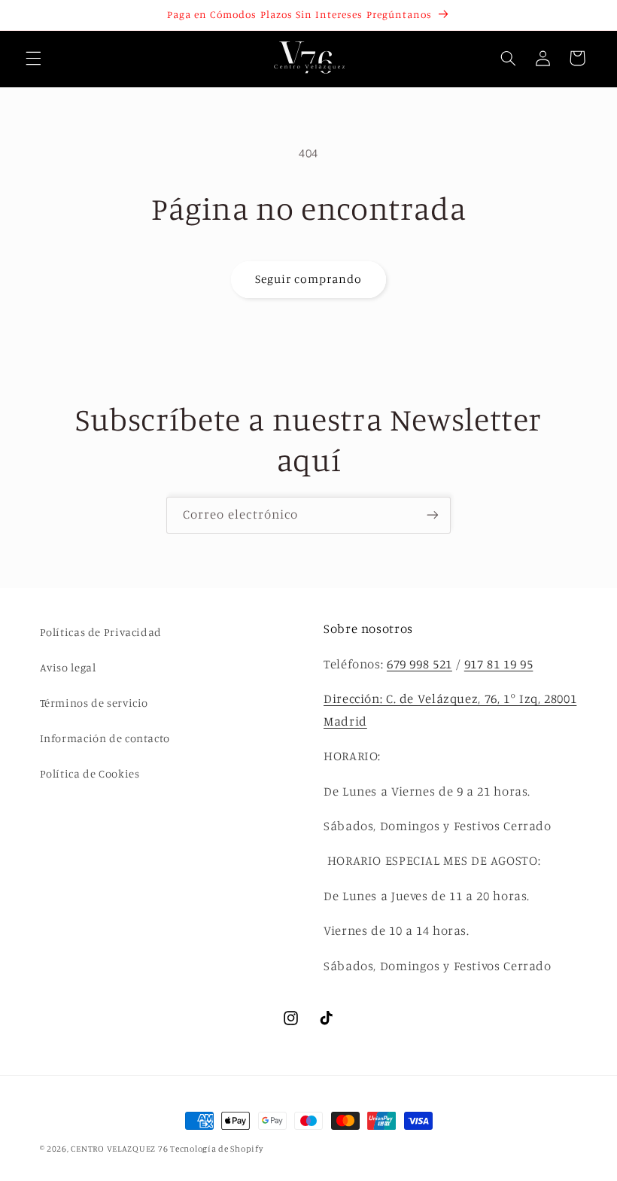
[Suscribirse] (432, 515)
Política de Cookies (90, 773)
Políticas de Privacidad (101, 632)
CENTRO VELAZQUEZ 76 (120, 1148)
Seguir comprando (309, 279)
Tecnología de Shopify (216, 1148)
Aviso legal (68, 667)
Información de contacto (105, 738)
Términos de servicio (94, 702)
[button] (33, 58)
